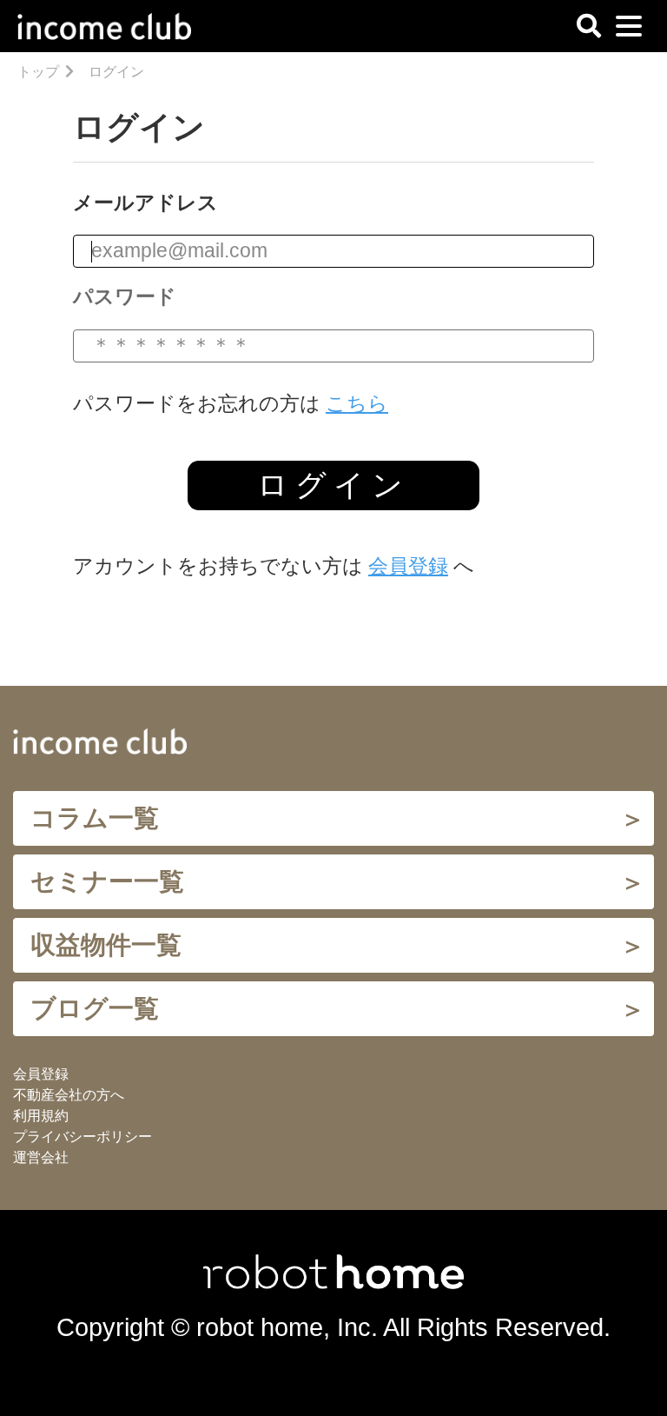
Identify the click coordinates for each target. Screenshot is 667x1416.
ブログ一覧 (94, 1008)
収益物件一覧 (106, 945)
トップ (38, 71)
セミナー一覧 (107, 881)
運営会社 (41, 1157)
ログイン (333, 485)
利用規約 (41, 1115)
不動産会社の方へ (68, 1094)
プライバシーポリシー (82, 1136)
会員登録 (408, 566)
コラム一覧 (94, 818)
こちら (357, 404)
